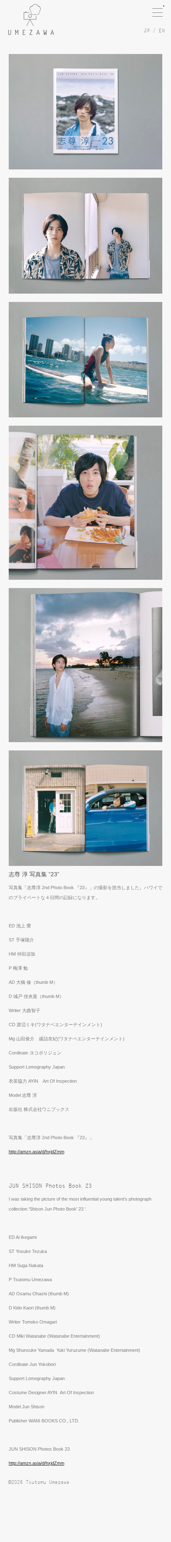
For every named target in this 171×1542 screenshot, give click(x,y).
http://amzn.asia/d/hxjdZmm (36, 1151)
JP (147, 30)
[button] (161, 8)
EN (162, 30)
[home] (31, 19)
